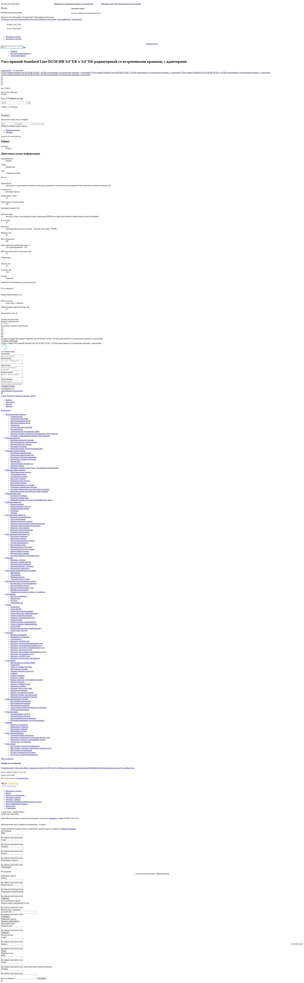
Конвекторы (15, 461)
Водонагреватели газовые (20, 444)
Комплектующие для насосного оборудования (29, 491)
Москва (4, 8)
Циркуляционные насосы (20, 472)
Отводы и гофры (17, 678)
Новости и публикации (15, 795)
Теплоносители (16, 429)
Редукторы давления (18, 536)
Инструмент (11, 744)
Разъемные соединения (19, 637)
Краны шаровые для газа (20, 506)
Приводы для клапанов (19, 528)
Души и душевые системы (21, 667)
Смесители (14, 665)
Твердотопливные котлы (20, 421)
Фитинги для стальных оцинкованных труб (28, 652)
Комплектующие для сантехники (23, 695)
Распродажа (6, 410)
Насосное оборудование (15, 470)
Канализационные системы (17, 699)
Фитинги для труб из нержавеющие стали (27, 648)
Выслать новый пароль (10, 921)
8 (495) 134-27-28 (14, 25)
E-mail (3, 840)
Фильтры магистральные (20, 564)
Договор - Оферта (13, 800)
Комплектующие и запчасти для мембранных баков (31, 500)
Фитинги (9, 633)
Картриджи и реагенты (19, 568)
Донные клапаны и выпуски (22, 671)
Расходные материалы (15, 733)
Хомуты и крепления (19, 725)
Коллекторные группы (19, 586)
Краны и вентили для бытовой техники (26, 680)
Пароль (4, 853)
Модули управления (18, 596)
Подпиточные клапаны (19, 553)
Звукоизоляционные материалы (23, 718)
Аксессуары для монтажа (20, 742)
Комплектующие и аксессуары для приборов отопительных (34, 468)
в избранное (6, 70)
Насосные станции (18, 479)
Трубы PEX (15, 607)
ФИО (3, 833)
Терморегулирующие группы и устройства (27, 592)
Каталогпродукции (10, 401)
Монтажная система (18, 731)
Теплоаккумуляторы (18, 446)
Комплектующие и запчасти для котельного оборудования (34, 434)
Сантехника (10, 660)
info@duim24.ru (22, 778)
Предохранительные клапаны (22, 541)
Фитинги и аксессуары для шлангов (25, 658)
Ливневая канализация (19, 710)
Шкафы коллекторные (19, 590)
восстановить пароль (297, 944)
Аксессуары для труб (19, 630)
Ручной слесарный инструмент (23, 752)
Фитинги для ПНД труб (20, 656)
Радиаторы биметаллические (22, 455)
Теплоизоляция (12, 712)
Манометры (15, 573)
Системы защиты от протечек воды (24, 556)
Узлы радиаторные (18, 519)
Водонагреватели (13, 438)
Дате (3, 391)
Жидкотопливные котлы (20, 423)
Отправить (6, 917)
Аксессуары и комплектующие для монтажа (28, 707)
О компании (11, 808)
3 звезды (18, 396)
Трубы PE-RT (15, 609)
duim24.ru (53, 818)
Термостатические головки (21, 521)
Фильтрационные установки (22, 566)
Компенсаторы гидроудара (21, 547)
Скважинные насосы (18, 476)
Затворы (13, 513)
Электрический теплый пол (21, 464)
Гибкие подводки (17, 682)
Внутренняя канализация (20, 701)
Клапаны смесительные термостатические (27, 523)
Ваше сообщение (8, 978)
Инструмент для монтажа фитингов (25, 746)
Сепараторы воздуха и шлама (22, 549)
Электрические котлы (19, 419)
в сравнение (19, 70)
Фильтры (9, 558)
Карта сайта (10, 806)
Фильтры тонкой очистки (20, 562)
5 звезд (4, 396)
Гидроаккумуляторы (18, 496)
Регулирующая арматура (16, 515)
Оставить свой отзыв (9, 341)
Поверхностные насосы (20, 481)
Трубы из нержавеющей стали (22, 618)
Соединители (15, 639)
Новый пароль (7, 885)
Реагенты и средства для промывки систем (27, 740)
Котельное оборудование (16, 414)
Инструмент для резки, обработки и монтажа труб (30, 748)
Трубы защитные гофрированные (24, 613)
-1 (2, 103)
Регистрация (6, 867)
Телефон (4, 847)
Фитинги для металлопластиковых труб (26, 643)
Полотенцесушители (18, 690)
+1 (29, 103)
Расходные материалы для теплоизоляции (27, 720)
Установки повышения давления (23, 487)
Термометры (15, 575)
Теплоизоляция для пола (20, 716)
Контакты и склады (13, 39)
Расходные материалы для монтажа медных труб (30, 737)
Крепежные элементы (19, 727)
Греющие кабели (17, 466)
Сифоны (13, 673)
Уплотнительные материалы (21, 735)
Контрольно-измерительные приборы (21, 571)
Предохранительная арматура (18, 534)
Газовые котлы (16, 416)
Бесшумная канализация (20, 703)
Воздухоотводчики (18, 545)
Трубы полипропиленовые (21, 615)
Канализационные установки (22, 485)
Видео (8, 793)
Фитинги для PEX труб (19, 641)
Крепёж (9, 722)
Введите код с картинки (10, 910)
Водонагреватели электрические (23, 442)
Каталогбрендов (9, 405)
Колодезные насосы (18, 483)
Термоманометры (17, 577)
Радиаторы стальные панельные (23, 457)
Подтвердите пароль (9, 860)
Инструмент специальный (21, 750)
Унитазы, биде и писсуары (21, 688)
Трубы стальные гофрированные (23, 624)
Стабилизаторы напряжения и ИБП (24, 431)
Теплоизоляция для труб (20, 714)
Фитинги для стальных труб (21, 654)
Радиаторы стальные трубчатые (23, 459)
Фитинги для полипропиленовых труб (26, 645)
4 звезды (10, 396)
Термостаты (15, 598)
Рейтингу (9, 391)
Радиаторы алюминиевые (20, 453)
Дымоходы (14, 425)
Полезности (18, 391)
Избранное (62, 4)
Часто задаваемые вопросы (17, 804)
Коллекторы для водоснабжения (23, 583)
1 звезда (32, 396)
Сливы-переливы (17, 675)
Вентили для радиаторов (20, 517)
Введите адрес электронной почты (15, 903)
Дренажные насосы (18, 474)
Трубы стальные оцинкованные (23, 622)
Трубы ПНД (15, 626)
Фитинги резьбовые (18, 635)
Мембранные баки (13, 494)
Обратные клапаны (18, 538)
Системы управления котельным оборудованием (30, 436)
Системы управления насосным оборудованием (29, 489)
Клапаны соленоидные (19, 532)
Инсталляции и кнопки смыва (22, 663)
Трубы (8, 605)
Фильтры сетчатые (18, 560)
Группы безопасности (19, 543)
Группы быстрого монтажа (21, 427)
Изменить (5, 898)
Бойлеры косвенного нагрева (22, 440)
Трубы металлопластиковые (21, 611)
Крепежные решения (18, 729)
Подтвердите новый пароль (12, 892)
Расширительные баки (19, 498)
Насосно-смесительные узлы (22, 588)
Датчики (13, 601)
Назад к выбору (7, 759)
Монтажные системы (19, 669)
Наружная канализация (19, 705)
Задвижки (14, 511)
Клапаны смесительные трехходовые (25, 526)
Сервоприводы (16, 603)
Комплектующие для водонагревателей (26, 449)
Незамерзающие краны (19, 508)
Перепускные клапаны (19, 551)
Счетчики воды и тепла (20, 579)
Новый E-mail (6, 926)
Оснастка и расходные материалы (24, 755)
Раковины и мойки (18, 686)
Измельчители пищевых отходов (23, 697)
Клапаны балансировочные (21, 530)
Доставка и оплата (13, 37)
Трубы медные (16, 620)
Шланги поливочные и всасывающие (25, 628)
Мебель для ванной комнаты (22, 693)
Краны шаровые (17, 504)
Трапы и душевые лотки (20, 684)
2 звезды (25, 396)
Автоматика (11, 594)
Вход (4, 951)
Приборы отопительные (15, 451)
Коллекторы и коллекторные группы (21, 581)
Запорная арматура (13, 502)
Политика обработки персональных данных (23, 802)
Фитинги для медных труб (21, 650)
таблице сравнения (68, 829)
